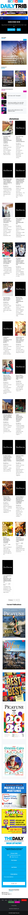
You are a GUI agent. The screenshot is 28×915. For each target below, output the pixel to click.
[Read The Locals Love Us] (14, 686)
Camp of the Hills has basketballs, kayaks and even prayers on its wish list (20, 182)
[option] (14, 53)
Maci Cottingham (19, 85)
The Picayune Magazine (7, 89)
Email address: (14, 874)
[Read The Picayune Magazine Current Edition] (14, 623)
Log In (18, 29)
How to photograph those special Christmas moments (6, 540)
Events (19, 900)
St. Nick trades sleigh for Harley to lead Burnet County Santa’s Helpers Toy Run (7, 458)
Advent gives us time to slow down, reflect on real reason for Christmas (20, 340)
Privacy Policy (14, 905)
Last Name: (14, 867)
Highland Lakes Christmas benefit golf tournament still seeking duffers (20, 458)
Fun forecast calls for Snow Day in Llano (6, 299)
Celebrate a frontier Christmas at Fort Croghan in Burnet (7, 340)
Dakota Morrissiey (12, 62)
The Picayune (17, 902)
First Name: (14, 860)
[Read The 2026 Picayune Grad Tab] (14, 721)
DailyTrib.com (5, 145)
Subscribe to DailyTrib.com (14, 908)
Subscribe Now (11, 29)
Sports (6, 900)
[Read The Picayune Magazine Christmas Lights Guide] (14, 760)
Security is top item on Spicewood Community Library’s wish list (20, 139)
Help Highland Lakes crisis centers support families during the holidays (7, 261)
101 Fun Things (11, 902)
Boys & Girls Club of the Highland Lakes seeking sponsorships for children (7, 182)
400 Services (5, 892)
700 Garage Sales (6, 894)
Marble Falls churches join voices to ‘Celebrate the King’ (19, 300)
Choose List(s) (14, 853)
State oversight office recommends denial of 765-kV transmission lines (13, 58)
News (3, 900)
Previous (11, 600)
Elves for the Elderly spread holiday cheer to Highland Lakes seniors (7, 378)
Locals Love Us (24, 900)
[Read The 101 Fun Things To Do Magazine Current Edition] (14, 655)
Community (4, 67)
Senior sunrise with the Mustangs (8, 81)
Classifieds (15, 900)
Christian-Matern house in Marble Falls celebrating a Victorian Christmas (7, 417)
